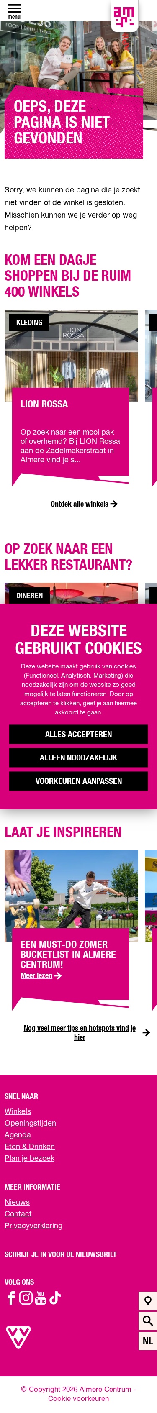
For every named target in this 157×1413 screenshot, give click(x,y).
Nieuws (17, 1202)
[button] (132, 1388)
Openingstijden (30, 1123)
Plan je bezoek (29, 1158)
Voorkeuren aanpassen (79, 781)
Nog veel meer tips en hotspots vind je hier (80, 1033)
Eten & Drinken (30, 1147)
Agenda (18, 1135)
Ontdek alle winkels (79, 504)
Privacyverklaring (33, 1226)
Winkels (18, 1112)
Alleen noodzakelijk (78, 758)
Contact (18, 1214)
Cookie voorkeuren (78, 1399)
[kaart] (148, 1301)
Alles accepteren (78, 734)
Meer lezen (42, 976)
